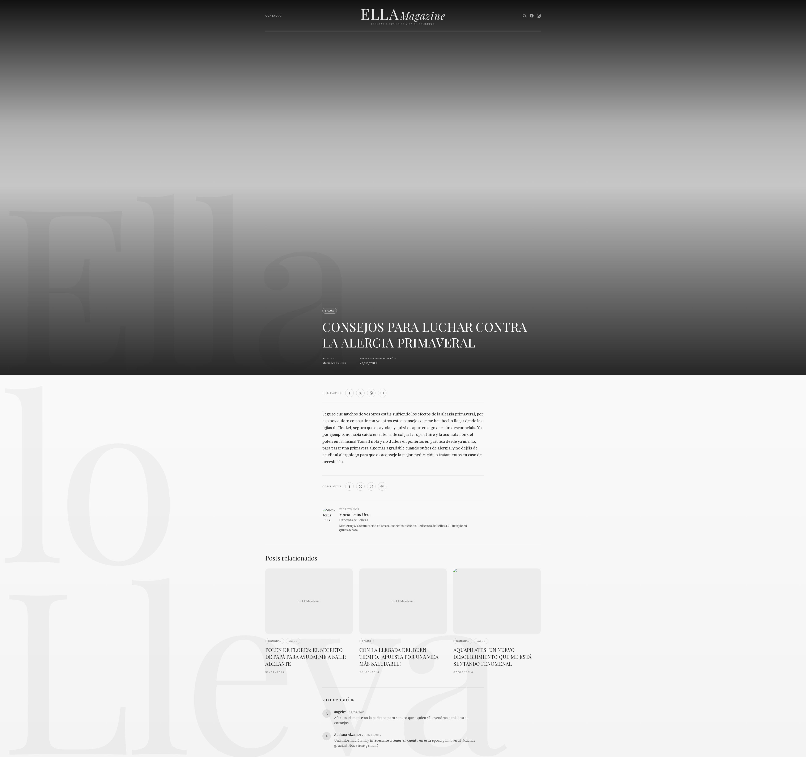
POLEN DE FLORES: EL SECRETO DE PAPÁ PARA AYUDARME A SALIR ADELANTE (305, 656)
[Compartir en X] (360, 393)
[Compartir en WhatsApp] (371, 393)
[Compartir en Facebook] (349, 393)
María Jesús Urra (334, 363)
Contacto (273, 15)
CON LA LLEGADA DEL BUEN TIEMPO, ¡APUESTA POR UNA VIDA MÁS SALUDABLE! (398, 656)
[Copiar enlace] (382, 393)
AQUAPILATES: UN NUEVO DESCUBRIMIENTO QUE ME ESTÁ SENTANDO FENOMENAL (492, 656)
